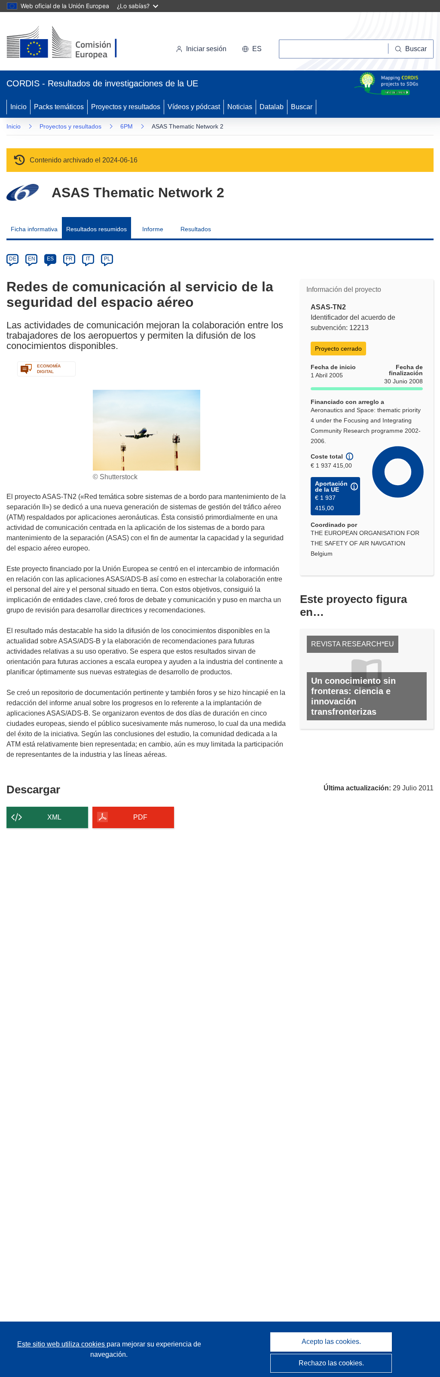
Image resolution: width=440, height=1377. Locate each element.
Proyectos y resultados (125, 106)
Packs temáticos (59, 106)
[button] (252, 49)
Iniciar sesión (206, 48)
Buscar (301, 106)
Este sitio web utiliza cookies (62, 1344)
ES (50, 259)
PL (107, 259)
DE (12, 259)
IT (88, 259)
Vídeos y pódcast (194, 106)
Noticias (239, 106)
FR (69, 259)
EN (31, 259)
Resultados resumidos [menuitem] (96, 229)
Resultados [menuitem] (195, 229)
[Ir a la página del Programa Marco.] (22, 192)
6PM (126, 126)
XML (54, 817)
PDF (140, 817)
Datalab (272, 106)
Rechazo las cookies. (331, 1363)
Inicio (18, 106)
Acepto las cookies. (331, 1341)
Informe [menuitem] (152, 229)
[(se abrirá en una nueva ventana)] (75, 43)
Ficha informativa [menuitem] (34, 229)
